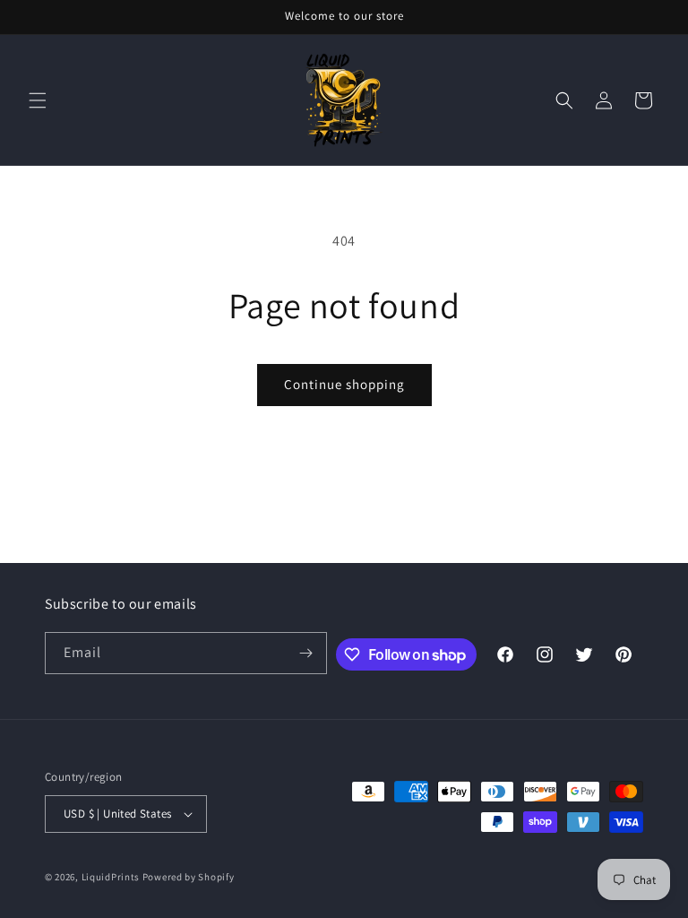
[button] (37, 100)
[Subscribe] (306, 653)
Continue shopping (344, 384)
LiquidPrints (111, 876)
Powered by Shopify (188, 876)
